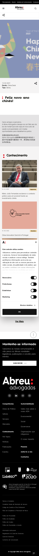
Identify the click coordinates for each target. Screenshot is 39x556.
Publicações (6, 447)
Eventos (33, 231)
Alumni (14, 2)
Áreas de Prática (8, 409)
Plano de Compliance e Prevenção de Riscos (15, 510)
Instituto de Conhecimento (24, 2)
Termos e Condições (8, 501)
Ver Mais (19, 321)
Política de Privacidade (8, 516)
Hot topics (6, 437)
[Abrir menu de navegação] (3, 8)
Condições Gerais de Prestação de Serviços (14, 504)
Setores (5, 414)
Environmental (26, 416)
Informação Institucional (9, 530)
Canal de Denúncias (8, 536)
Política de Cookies (7, 522)
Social (23, 421)
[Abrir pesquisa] (35, 8)
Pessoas (24, 447)
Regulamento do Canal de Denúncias (13, 533)
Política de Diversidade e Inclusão (12, 525)
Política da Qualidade (8, 519)
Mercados (6, 424)
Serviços (5, 419)
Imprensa (33, 189)
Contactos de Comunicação (10, 540)
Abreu (8, 88)
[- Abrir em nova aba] (7, 470)
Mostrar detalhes (26, 305)
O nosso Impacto (27, 439)
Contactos (36, 2)
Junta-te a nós (26, 452)
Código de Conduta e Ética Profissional (13, 507)
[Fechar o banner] (36, 242)
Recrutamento (6, 2)
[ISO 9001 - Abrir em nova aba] (4, 486)
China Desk (12, 85)
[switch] (34, 284)
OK (19, 312)
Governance (25, 427)
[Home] (18, 385)
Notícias (5, 442)
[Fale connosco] (33, 553)
